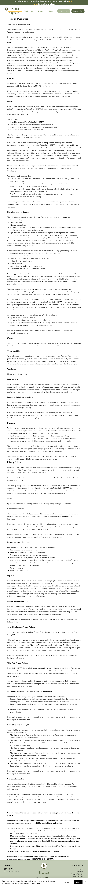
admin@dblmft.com (11, 871)
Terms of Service (77, 874)
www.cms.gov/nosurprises (17, 859)
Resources (79, 871)
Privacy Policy (78, 876)
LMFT (12, 14)
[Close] (85, 882)
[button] (78, 11)
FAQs (81, 869)
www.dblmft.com (43, 467)
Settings (67, 882)
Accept (78, 882)
